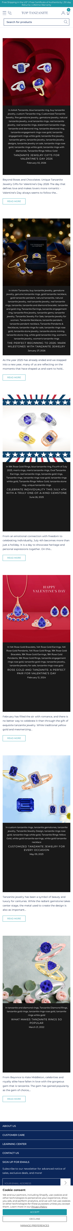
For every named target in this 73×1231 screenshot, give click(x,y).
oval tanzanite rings (38, 121)
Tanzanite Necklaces (30, 320)
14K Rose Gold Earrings (48, 647)
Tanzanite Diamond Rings (53, 1007)
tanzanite (17, 305)
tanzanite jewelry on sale (30, 143)
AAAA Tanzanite (19, 110)
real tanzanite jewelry (38, 301)
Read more (14, 201)
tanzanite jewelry (36, 139)
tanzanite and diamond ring (23, 128)
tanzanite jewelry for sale (23, 665)
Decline (34, 1218)
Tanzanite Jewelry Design (29, 831)
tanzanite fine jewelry (52, 136)
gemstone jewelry (49, 117)
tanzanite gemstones (45, 827)
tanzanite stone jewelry (26, 331)
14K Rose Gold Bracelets (22, 647)
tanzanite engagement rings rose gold (31, 132)
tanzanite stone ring (17, 335)
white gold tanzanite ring (42, 335)
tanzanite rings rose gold (37, 477)
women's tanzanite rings (46, 338)
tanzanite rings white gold (28, 147)
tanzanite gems (17, 139)
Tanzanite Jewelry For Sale (30, 316)
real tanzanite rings (26, 125)
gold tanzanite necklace (53, 294)
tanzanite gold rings (51, 474)
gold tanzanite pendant (22, 297)
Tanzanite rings (14, 477)
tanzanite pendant (52, 320)
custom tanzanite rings (20, 827)
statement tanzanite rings (51, 125)
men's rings (19, 470)
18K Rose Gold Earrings (34, 654)
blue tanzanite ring (39, 110)
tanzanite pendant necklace (24, 323)
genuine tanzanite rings (27, 294)
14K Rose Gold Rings (40, 650)
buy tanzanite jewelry (41, 290)
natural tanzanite (45, 297)
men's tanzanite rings (38, 470)
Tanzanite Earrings (31, 309)
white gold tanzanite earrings (28, 838)
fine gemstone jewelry (26, 117)
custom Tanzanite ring (28, 113)
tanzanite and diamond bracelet (40, 305)
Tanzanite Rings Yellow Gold (42, 150)
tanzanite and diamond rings (23, 1007)
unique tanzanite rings (39, 485)
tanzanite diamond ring (51, 128)
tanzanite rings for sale (31, 327)
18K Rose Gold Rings (19, 466)
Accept (34, 1212)
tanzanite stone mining (52, 331)
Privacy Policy (39, 1206)
